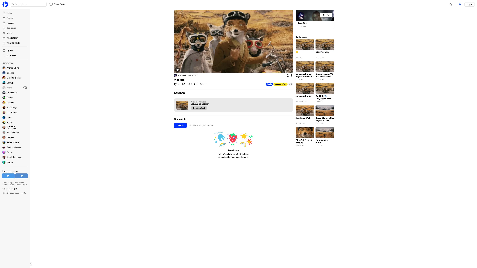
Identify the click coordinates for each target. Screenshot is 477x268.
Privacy (12, 185)
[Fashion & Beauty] (15, 147)
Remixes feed (199, 108)
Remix (269, 84)
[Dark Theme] (451, 4)
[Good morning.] (325, 49)
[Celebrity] (15, 137)
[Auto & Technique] (15, 157)
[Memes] (15, 162)
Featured (10, 23)
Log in (469, 4)
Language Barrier (200, 104)
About (4, 183)
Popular (10, 18)
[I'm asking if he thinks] (325, 137)
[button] (177, 69)
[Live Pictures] (15, 112)
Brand (21, 183)
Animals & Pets (280, 84)
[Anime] (15, 87)
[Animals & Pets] (15, 67)
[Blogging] (15, 72)
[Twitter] (8, 175)
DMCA (24, 185)
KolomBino (182, 75)
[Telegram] (21, 175)
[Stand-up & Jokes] (15, 77)
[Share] (287, 75)
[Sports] (15, 122)
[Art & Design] (15, 107)
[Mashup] (15, 82)
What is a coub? (13, 43)
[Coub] (5, 4)
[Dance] (15, 152)
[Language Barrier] (305, 93)
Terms (5, 185)
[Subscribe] (25, 87)
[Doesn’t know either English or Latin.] (325, 115)
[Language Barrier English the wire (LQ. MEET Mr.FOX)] (305, 71)
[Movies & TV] (15, 92)
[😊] (305, 49)
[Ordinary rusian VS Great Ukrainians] (325, 71)
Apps (16, 183)
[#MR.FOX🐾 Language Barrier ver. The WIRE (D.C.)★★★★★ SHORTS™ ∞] (325, 93)
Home (9, 13)
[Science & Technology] (15, 127)
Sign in (180, 125)
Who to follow (12, 38)
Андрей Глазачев (198, 102)
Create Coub (59, 4)
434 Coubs (302, 26)
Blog (10, 183)
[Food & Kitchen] (15, 132)
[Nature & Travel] (15, 142)
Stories (9, 33)
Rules (18, 185)
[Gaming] (15, 97)
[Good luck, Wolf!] (305, 115)
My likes (10, 50)
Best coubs (11, 28)
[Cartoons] (15, 102)
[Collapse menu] (31, 264)
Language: (9, 189)
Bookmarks (11, 55)
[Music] (15, 117)
